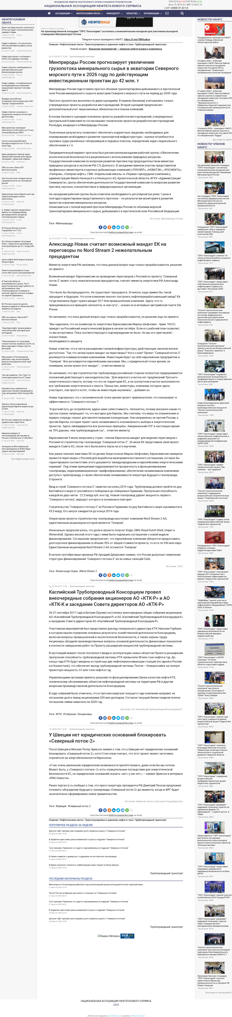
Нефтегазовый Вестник (120, 232)
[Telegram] (123, 227)
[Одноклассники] (109, 227)
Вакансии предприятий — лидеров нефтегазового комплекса (125, 48)
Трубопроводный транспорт (151, 44)
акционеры (85, 714)
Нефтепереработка (24, 51)
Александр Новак (67, 571)
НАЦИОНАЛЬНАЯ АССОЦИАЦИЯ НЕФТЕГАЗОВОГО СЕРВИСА (116, 1001)
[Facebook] (100, 227)
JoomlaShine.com (114, 1016)
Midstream (21, 162)
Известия (141, 801)
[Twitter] (118, 227)
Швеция (61, 806)
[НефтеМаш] (116, 21)
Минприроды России (172, 218)
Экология (20, 298)
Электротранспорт (24, 135)
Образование (22, 336)
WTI (189, 4)
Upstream (20, 454)
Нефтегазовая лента (71, 44)
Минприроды (65, 223)
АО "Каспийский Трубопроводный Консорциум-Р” (157, 709)
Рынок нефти (22, 265)
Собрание (70, 714)
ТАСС (180, 566)
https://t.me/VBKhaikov (137, 39)
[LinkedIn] (114, 227)
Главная (53, 44)
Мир (18, 173)
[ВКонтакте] (105, 227)
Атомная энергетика (25, 106)
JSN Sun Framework (137, 1016)
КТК (59, 714)
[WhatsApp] (127, 227)
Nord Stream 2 (89, 571)
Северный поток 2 (80, 806)
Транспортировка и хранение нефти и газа (109, 44)
